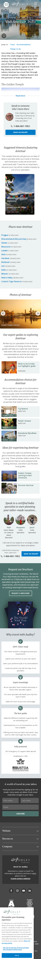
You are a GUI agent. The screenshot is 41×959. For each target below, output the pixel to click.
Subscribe (20, 814)
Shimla (8, 69)
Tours (12, 44)
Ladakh (4, 250)
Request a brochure (20, 593)
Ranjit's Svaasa (24, 421)
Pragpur (5, 235)
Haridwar (5, 258)
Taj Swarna (23, 408)
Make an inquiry (20, 132)
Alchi (3, 254)
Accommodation (24, 44)
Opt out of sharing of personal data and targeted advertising (16, 948)
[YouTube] (23, 890)
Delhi (3, 270)
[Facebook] (11, 890)
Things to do (15, 49)
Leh (3, 266)
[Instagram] (17, 890)
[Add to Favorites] (4, 36)
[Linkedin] (29, 890)
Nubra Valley (7, 277)
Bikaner (4, 273)
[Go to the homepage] (21, 4)
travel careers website (20, 878)
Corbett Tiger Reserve (11, 281)
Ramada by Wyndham (27, 433)
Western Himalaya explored (17, 199)
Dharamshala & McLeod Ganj (13, 239)
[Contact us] (6, 4)
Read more (20, 96)
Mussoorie (6, 246)
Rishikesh (5, 262)
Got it (17, 955)
